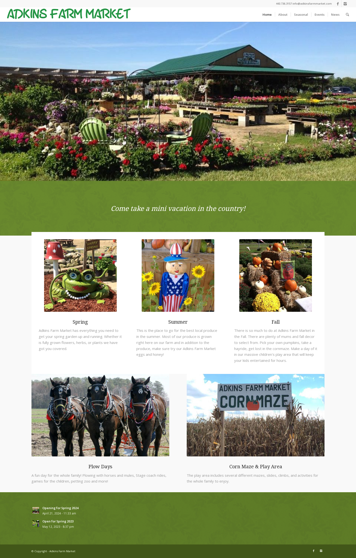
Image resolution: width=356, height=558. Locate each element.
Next (345, 101)
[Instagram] (345, 3)
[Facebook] (337, 3)
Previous (11, 101)
